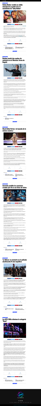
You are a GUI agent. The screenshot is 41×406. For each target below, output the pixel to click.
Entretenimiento (15, 402)
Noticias (12, 402)
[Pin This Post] (16, 24)
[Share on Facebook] (9, 24)
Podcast (30, 402)
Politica (23, 402)
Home (10, 402)
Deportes (18, 402)
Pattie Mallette (20, 35)
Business (28, 402)
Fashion (26, 402)
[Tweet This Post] (13, 24)
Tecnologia (21, 402)
